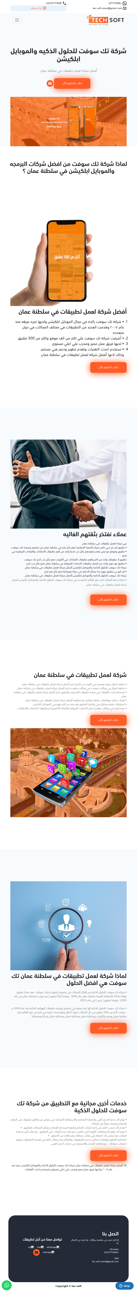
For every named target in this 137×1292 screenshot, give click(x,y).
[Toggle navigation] (17, 20)
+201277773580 (111, 1252)
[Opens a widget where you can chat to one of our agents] (124, 1286)
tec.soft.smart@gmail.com (105, 1262)
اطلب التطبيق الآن (72, 83)
